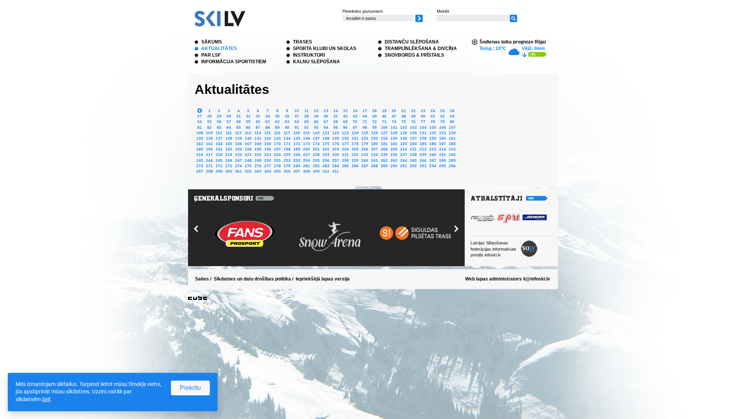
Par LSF (211, 55)
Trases (302, 42)
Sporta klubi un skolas (324, 48)
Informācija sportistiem (233, 61)
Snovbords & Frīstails (414, 55)
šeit (46, 399)
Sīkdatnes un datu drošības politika (252, 279)
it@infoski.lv (536, 279)
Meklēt (443, 11)
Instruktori (309, 55)
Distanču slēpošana (412, 42)
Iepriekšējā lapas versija (323, 279)
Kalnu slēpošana (316, 61)
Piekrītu (190, 387)
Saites (202, 279)
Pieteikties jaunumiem (362, 11)
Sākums (211, 42)
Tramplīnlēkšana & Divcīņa (421, 48)
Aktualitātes (219, 48)
